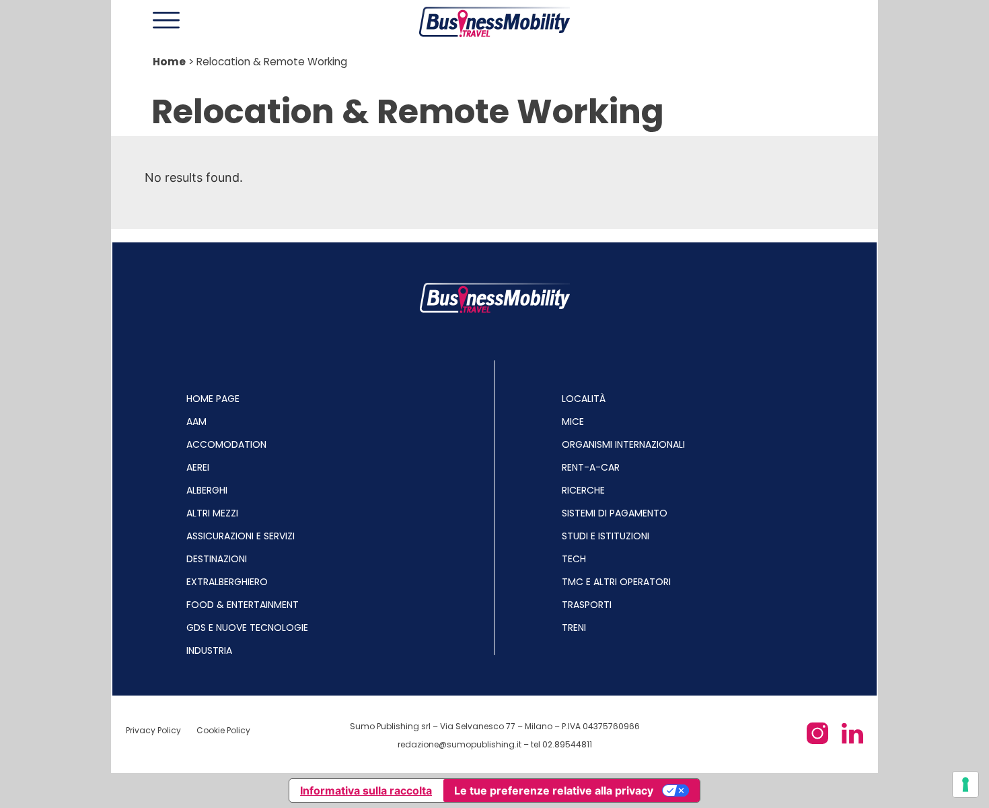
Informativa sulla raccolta (366, 790)
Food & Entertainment (242, 604)
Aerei (197, 467)
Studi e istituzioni (605, 536)
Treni (574, 627)
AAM (196, 421)
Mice (573, 421)
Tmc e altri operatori (616, 581)
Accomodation (226, 444)
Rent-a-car (591, 467)
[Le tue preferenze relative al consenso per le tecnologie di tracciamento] (965, 784)
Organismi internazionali (623, 444)
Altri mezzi (212, 513)
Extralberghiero (227, 581)
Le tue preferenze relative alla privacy (553, 790)
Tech (574, 559)
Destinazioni (216, 559)
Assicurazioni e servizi (240, 536)
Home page (213, 398)
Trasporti (587, 604)
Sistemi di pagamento (614, 513)
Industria (209, 650)
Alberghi (206, 490)
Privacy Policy (154, 730)
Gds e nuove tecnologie (247, 627)
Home (169, 62)
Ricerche (583, 490)
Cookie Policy (223, 730)
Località (584, 398)
